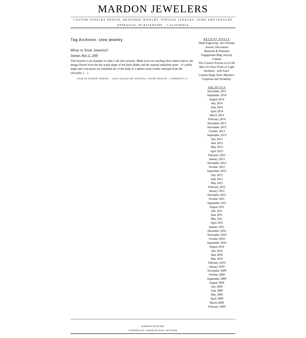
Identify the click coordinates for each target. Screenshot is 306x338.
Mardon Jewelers (153, 9)
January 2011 (216, 227)
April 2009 (216, 298)
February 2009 (216, 306)
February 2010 (216, 262)
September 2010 (216, 242)
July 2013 (217, 139)
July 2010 (217, 250)
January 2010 (217, 266)
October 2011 (217, 198)
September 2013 (216, 135)
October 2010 (217, 238)
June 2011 (217, 214)
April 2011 (216, 222)
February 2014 (216, 119)
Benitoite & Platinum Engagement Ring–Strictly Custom (216, 55)
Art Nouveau (137, 78)
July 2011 (216, 210)
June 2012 (217, 179)
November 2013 (216, 127)
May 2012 (217, 183)
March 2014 (217, 115)
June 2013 (217, 143)
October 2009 (217, 274)
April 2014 (216, 111)
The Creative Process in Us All (217, 63)
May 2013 (217, 147)
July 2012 (217, 175)
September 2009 (216, 278)
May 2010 (217, 258)
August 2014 (216, 99)
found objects (157, 78)
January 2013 (217, 159)
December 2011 (217, 194)
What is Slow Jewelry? (89, 50)
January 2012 (217, 191)
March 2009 (217, 302)
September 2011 (216, 203)
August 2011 (216, 207)
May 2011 (217, 218)
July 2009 (217, 286)
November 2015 (216, 91)
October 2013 (217, 131)
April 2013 (216, 151)
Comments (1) (179, 78)
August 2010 (216, 246)
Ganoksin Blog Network (161, 330)
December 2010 (217, 230)
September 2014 (216, 95)
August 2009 (216, 282)
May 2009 (217, 294)
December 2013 (217, 123)
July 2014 (217, 103)
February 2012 (216, 187)
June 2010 (217, 254)
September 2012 (216, 171)
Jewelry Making (98, 78)
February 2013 (216, 155)
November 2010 (216, 234)
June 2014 (217, 107)
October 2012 (217, 167)
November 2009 (216, 270)
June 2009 (217, 290)
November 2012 (216, 163)
